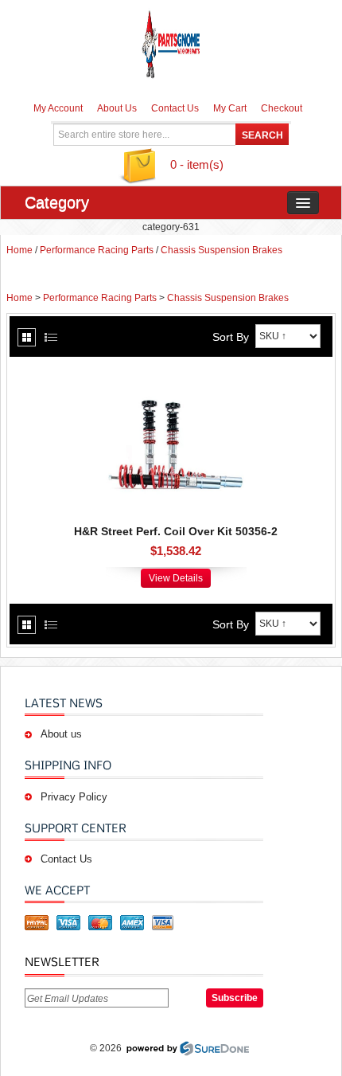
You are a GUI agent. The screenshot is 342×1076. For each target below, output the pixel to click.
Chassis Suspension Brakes (221, 250)
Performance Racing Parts (97, 250)
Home (19, 250)
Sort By (230, 337)
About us (61, 734)
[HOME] (170, 44)
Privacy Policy (74, 797)
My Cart (230, 108)
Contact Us (175, 108)
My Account (58, 108)
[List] (51, 337)
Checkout (281, 108)
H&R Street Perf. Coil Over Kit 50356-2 (176, 531)
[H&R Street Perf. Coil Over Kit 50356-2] (175, 372)
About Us (117, 108)
